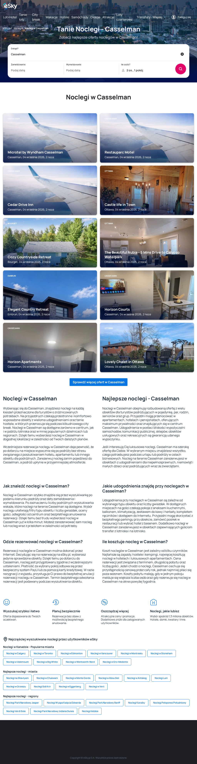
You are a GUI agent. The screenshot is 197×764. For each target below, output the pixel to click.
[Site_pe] (41, 732)
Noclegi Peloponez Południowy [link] (169, 702)
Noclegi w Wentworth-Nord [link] (80, 661)
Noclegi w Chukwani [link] (47, 678)
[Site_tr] (52, 732)
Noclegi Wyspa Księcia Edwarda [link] (64, 702)
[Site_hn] (179, 732)
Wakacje (52, 17)
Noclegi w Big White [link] (47, 661)
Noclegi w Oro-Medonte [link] (115, 661)
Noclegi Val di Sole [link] (16, 711)
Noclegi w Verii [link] (96, 686)
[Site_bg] (29, 732)
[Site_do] (121, 732)
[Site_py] (191, 732)
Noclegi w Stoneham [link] (162, 653)
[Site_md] (75, 732)
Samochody (79, 17)
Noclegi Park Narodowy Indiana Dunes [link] (54, 711)
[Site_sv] (145, 732)
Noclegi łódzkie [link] (90, 711)
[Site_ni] (156, 732)
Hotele (64, 17)
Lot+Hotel (10, 17)
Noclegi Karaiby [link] (136, 702)
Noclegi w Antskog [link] (137, 678)
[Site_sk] (87, 732)
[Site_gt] (168, 732)
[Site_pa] (133, 732)
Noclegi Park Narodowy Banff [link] (104, 702)
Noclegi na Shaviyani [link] (17, 678)
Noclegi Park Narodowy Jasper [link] (22, 702)
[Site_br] (6, 732)
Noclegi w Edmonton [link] (72, 653)
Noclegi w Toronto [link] (43, 653)
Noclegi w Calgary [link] (16, 653)
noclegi (18, 28)
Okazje (95, 17)
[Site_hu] (98, 732)
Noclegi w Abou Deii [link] (108, 678)
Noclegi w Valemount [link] (17, 661)
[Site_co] (110, 732)
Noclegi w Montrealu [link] (132, 653)
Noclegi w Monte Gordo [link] (78, 678)
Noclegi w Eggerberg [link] (70, 686)
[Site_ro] (18, 732)
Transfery (143, 17)
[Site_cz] (64, 732)
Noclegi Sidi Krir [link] (42, 686)
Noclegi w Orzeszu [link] (16, 686)
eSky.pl (6, 28)
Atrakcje (108, 17)
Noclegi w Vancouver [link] (102, 653)
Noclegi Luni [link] (161, 678)
